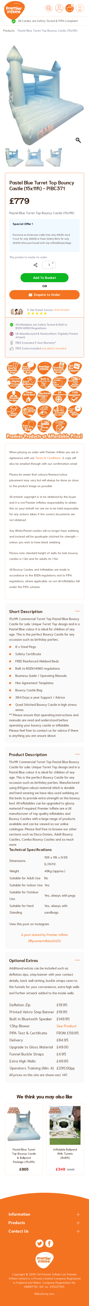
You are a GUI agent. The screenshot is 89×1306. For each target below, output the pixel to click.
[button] (79, 97)
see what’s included (54, 348)
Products (9, 30)
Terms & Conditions (48, 458)
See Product (67, 1025)
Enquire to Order (47, 294)
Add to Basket (44, 277)
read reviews (61, 309)
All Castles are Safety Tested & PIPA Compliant (47, 21)
